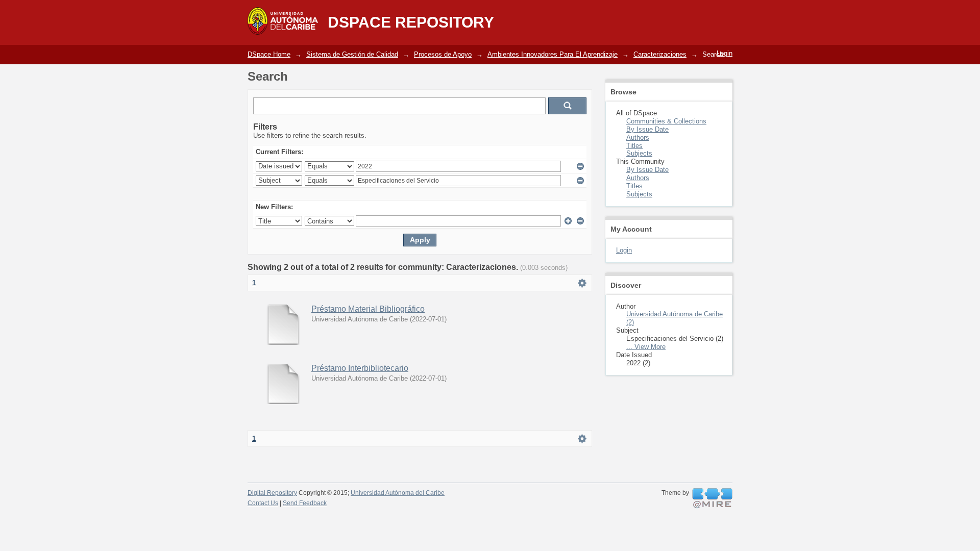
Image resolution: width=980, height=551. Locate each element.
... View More (646, 346)
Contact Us (263, 503)
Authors (637, 137)
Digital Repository (272, 492)
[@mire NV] (712, 498)
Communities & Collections (666, 121)
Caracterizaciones (660, 54)
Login (724, 53)
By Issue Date (647, 129)
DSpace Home (269, 54)
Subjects (639, 153)
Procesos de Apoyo (443, 54)
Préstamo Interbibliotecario (359, 368)
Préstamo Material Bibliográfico (368, 309)
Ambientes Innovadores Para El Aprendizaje (552, 54)
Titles (634, 145)
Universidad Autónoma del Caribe (398, 492)
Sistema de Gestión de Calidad (352, 54)
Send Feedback (305, 503)
